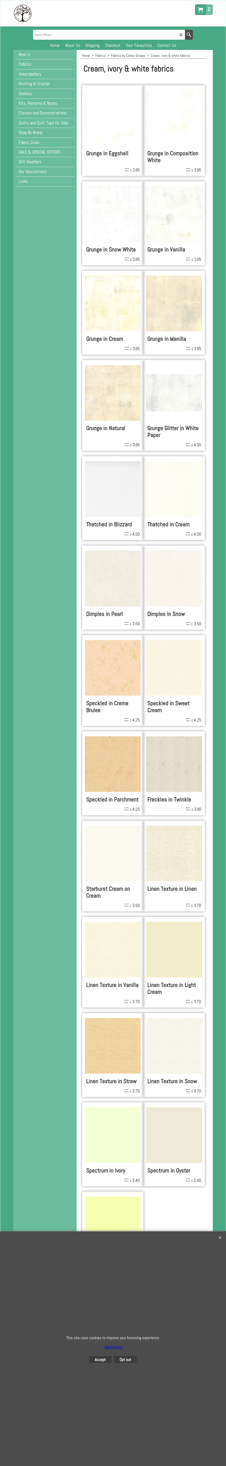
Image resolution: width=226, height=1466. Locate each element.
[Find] (189, 35)
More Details (114, 1346)
